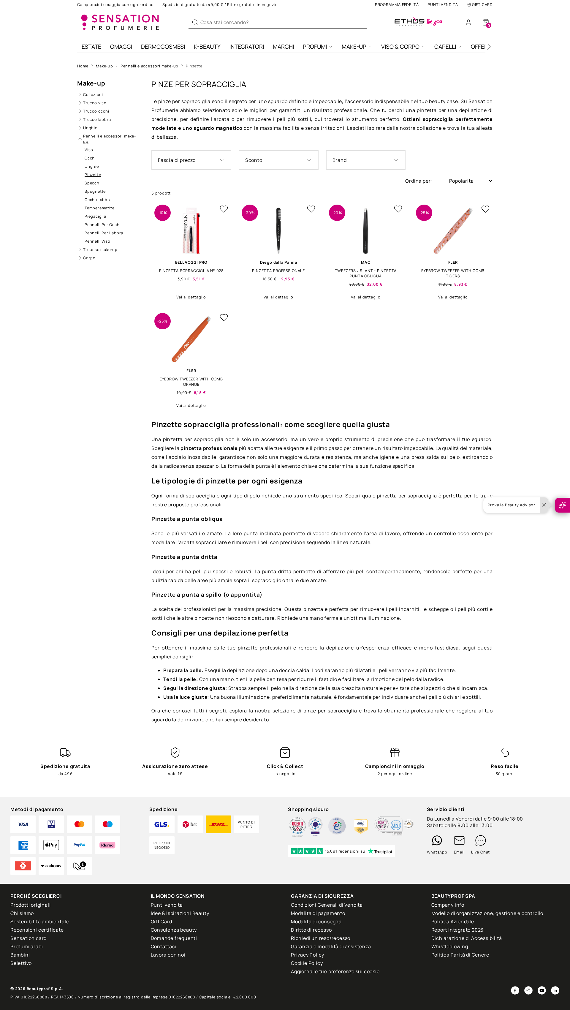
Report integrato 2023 (457, 930)
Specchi (93, 183)
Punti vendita (443, 4)
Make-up (104, 66)
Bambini (20, 954)
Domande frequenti (174, 938)
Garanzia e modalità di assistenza (331, 946)
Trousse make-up (100, 249)
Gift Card (482, 4)
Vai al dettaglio (191, 297)
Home (82, 66)
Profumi (315, 46)
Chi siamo (22, 913)
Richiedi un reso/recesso (320, 938)
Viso (89, 149)
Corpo (89, 257)
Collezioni (93, 94)
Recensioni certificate (37, 930)
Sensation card (28, 938)
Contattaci (164, 946)
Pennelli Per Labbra (104, 232)
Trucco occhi (96, 111)
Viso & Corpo (400, 46)
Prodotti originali (30, 905)
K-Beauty (207, 46)
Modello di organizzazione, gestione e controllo (487, 913)
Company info (448, 905)
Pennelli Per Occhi (103, 224)
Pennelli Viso (97, 241)
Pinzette (194, 66)
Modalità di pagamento (318, 913)
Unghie (90, 127)
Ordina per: (419, 181)
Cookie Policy (307, 963)
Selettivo (21, 963)
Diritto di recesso (311, 930)
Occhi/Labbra (98, 199)
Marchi (283, 46)
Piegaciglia (95, 216)
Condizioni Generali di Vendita (327, 905)
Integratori (246, 46)
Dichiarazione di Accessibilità (466, 938)
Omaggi (121, 46)
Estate (91, 46)
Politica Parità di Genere (460, 954)
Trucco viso (95, 102)
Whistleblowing (449, 946)
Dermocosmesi (163, 46)
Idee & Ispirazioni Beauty (180, 913)
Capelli (445, 46)
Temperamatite (99, 208)
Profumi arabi (26, 946)
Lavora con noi (168, 954)
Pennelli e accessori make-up (149, 66)
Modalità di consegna (316, 921)
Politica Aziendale (452, 921)
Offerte (482, 46)
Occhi (90, 158)
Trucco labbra (97, 119)
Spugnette (95, 191)
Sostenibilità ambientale (39, 921)
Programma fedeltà (397, 4)
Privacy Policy (307, 954)
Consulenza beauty (174, 930)
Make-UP (354, 46)
